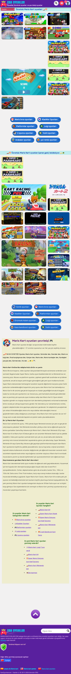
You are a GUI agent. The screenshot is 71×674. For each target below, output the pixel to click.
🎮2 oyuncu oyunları (22, 535)
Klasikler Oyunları (50, 119)
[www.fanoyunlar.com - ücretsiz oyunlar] (12, 632)
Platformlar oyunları (25, 126)
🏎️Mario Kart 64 (44, 510)
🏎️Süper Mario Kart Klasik (47, 514)
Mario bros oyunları (23, 119)
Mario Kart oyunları (48, 669)
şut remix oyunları (49, 140)
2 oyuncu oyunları (25, 133)
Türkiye (7, 660)
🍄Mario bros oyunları (23, 520)
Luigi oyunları (50, 126)
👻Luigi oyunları (20, 531)
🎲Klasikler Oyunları (22, 523)
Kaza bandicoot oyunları (25, 327)
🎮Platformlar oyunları (23, 527)
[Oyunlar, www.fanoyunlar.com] (12, 3)
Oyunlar (3, 640)
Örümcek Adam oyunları (25, 320)
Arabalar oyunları (23, 140)
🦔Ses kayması (31, 573)
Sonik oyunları (22, 307)
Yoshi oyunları (49, 133)
